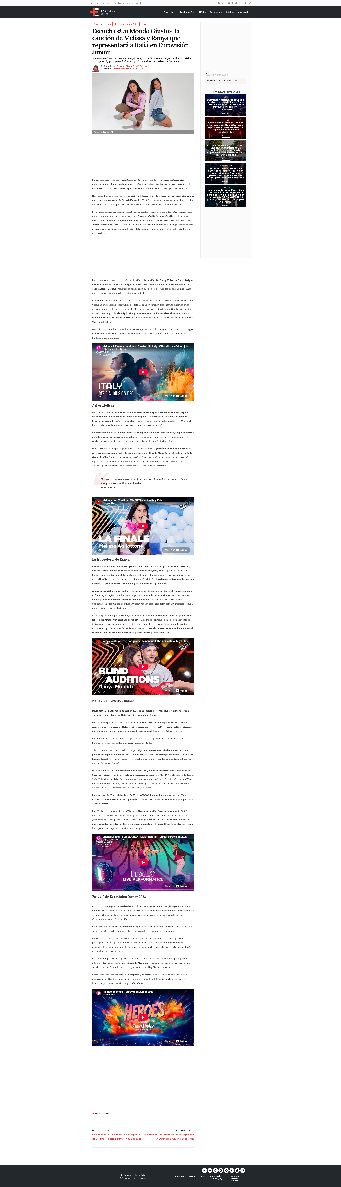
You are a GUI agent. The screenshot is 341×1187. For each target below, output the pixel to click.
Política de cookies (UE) (215, 1177)
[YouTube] (229, 3)
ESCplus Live (118, 3)
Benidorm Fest (187, 12)
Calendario (243, 12)
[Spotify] (236, 3)
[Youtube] (210, 1170)
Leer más (225, 113)
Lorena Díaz (123, 66)
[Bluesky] (249, 3)
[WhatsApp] (239, 3)
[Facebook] (218, 3)
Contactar (179, 1176)
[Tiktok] (237, 1170)
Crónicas (229, 12)
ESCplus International (103, 3)
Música (202, 12)
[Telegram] (226, 1170)
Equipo (191, 1176)
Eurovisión (169, 12)
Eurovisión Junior (102, 1113)
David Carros (140, 66)
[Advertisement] (143, 157)
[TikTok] (242, 3)
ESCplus (127, 1175)
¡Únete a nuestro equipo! (235, 1178)
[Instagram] (225, 3)
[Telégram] (232, 3)
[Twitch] (246, 3)
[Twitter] (222, 3)
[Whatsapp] (231, 1170)
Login (201, 1176)
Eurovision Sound (133, 3)
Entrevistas (216, 12)
